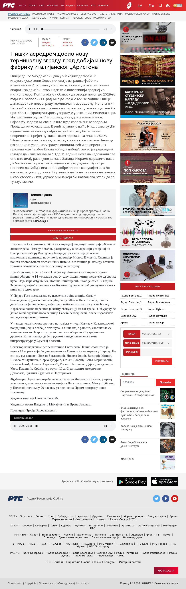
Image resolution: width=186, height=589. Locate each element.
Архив (54, 17)
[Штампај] (112, 42)
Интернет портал (130, 562)
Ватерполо (96, 525)
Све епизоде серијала (63, 230)
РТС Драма (89, 543)
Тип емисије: (132, 343)
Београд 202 (88, 13)
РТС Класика (125, 543)
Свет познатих (119, 534)
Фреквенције (82, 17)
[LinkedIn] (103, 42)
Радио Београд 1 (19, 13)
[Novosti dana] (147, 37)
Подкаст (101, 519)
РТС (93, 5)
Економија (113, 516)
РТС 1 (20, 543)
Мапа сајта (166, 570)
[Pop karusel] (147, 168)
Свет (51, 516)
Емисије (82, 5)
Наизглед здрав (133, 537)
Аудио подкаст (63, 237)
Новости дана (40, 195)
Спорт (33, 5)
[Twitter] (94, 42)
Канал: (131, 334)
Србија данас (66, 516)
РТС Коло (142, 543)
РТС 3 (42, 543)
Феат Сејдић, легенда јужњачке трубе (133, 444)
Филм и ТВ (152, 534)
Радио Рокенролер (137, 13)
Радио (70, 5)
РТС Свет (55, 543)
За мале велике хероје (105, 537)
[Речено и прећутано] (147, 200)
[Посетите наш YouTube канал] (174, 498)
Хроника (83, 516)
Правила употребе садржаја (56, 583)
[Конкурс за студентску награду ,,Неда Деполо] (147, 102)
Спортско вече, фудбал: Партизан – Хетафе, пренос (137, 393)
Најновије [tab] (127, 374)
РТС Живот (106, 543)
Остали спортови (148, 525)
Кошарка (41, 525)
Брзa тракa (127, 458)
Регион (40, 516)
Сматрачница (83, 519)
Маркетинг (73, 562)
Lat (140, 5)
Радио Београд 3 (67, 13)
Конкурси (110, 562)
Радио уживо (102, 17)
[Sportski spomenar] (147, 265)
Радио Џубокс (161, 13)
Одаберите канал (151, 334)
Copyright (31, 583)
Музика (68, 534)
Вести (22, 5)
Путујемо (100, 534)
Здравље (137, 534)
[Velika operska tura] (147, 70)
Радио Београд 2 (43, 13)
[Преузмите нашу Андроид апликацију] (132, 481)
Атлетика (112, 525)
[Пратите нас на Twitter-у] (156, 498)
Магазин (52, 5)
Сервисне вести (62, 519)
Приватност (15, 583)
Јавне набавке (92, 562)
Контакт (65, 17)
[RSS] (167, 5)
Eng (151, 5)
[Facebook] (85, 42)
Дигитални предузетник (73, 537)
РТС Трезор (159, 543)
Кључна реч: (132, 352)
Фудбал (27, 525)
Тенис (54, 525)
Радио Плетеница (111, 13)
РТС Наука (71, 543)
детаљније (40, 220)
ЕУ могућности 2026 (123, 519)
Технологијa (83, 534)
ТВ (62, 5)
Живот (34, 534)
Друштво (97, 516)
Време (173, 516)
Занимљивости (50, 534)
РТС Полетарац (99, 546)
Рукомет (80, 525)
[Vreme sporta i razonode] (147, 233)
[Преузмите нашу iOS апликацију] (164, 481)
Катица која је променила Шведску (136, 427)
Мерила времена (134, 516)
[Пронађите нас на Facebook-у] (165, 498)
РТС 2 (31, 543)
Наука (167, 534)
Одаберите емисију (152, 343)
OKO (41, 5)
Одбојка (66, 525)
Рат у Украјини (157, 516)
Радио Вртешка (18, 17)
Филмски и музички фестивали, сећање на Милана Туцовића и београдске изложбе (139, 413)
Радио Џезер (39, 17)
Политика (26, 516)
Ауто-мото (127, 525)
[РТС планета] (129, 5)
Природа (49, 537)
